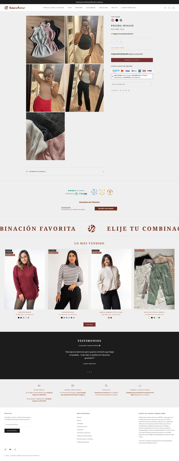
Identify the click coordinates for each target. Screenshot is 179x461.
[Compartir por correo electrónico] (128, 90)
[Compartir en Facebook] (121, 90)
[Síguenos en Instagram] (5, 449)
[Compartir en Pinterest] (126, 90)
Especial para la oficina (53, 7)
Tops (70, 7)
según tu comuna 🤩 (127, 54)
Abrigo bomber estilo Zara (111, 312)
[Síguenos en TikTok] (15, 449)
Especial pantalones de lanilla (89, 2)
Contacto (80, 430)
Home (79, 420)
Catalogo (80, 423)
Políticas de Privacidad (84, 436)
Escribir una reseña (105, 208)
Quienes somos (82, 427)
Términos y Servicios (83, 433)
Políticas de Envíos (83, 442)
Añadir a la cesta (132, 60)
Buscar (79, 417)
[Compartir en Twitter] (123, 90)
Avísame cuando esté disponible (121, 66)
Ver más (89, 324)
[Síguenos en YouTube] (10, 449)
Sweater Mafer (24, 312)
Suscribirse (12, 431)
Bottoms (78, 7)
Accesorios (91, 7)
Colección (103, 7)
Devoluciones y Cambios (85, 439)
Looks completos (128, 7)
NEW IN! (115, 7)
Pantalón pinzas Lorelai (154, 312)
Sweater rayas (68, 312)
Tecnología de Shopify (31, 455)
